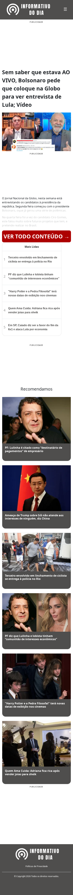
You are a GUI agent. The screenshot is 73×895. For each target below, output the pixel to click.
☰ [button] (65, 9)
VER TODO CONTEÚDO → (36, 236)
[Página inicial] (36, 854)
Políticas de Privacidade (36, 866)
